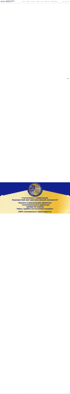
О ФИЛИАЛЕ (23, 1)
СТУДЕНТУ (42, 1)
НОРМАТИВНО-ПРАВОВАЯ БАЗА (54, 1)
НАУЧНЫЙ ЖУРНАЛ (33, 1)
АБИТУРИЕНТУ (37, 1)
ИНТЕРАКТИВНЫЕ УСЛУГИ (46, 1)
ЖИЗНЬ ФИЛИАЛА (28, 1)
